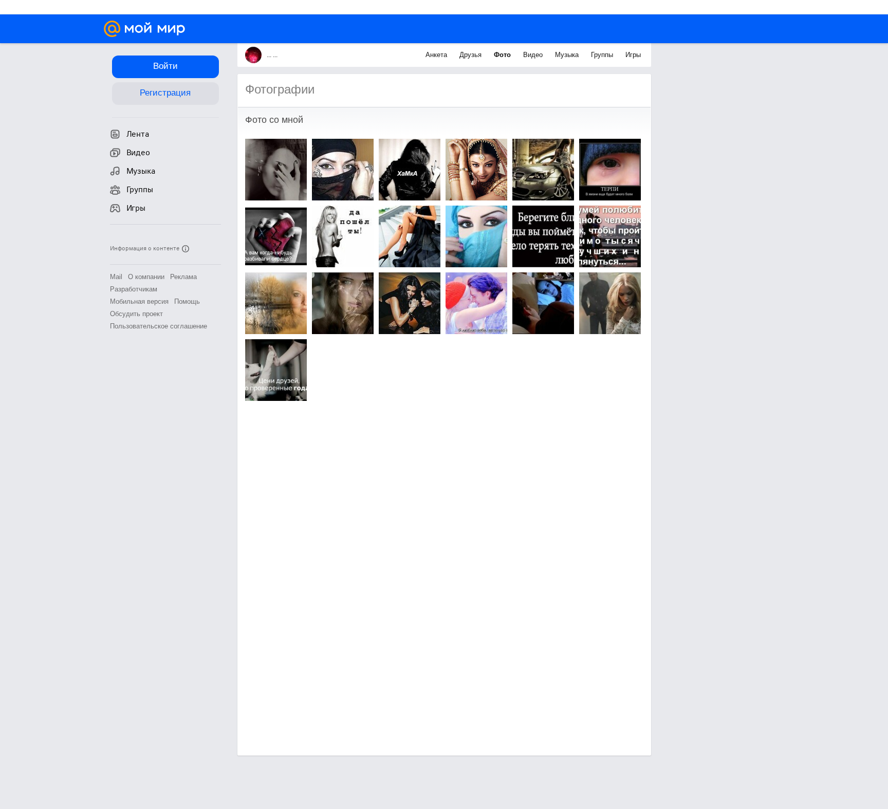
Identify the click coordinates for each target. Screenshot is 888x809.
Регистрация (165, 93)
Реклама (183, 277)
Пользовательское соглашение (158, 326)
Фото (503, 55)
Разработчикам (133, 289)
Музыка (568, 55)
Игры (633, 55)
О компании (146, 277)
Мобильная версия (139, 301)
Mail (116, 277)
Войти (165, 66)
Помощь (187, 301)
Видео (534, 55)
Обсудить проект (136, 314)
